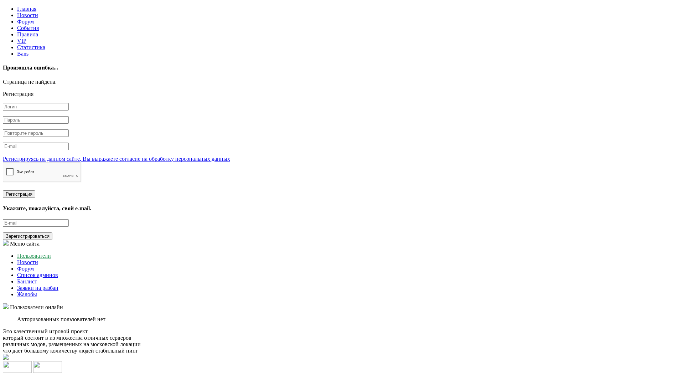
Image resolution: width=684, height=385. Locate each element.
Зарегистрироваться (28, 236)
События (28, 28)
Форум (25, 22)
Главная (26, 9)
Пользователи (34, 256)
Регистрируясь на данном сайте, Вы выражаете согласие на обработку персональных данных (116, 159)
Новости (27, 15)
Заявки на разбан (37, 288)
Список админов (37, 275)
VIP (21, 41)
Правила (27, 34)
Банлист (27, 281)
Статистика (31, 47)
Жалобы (27, 294)
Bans (22, 54)
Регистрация (19, 194)
